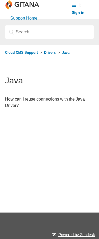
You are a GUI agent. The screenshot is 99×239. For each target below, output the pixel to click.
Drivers (50, 53)
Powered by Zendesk (76, 234)
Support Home (23, 18)
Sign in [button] (78, 12)
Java (65, 53)
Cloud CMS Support (21, 53)
